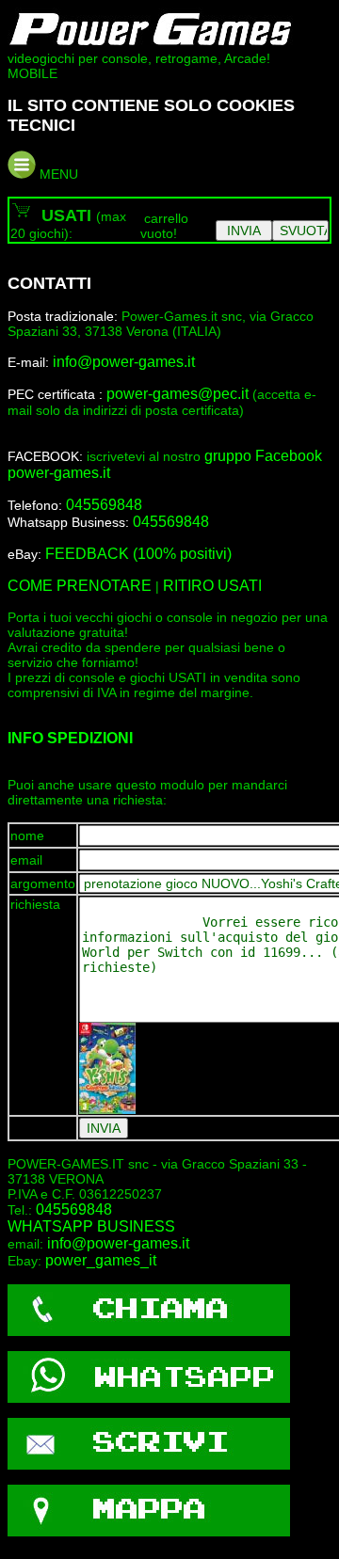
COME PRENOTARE (80, 586)
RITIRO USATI (212, 586)
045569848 (104, 505)
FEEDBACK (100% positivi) (138, 554)
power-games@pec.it (177, 394)
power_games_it (100, 1260)
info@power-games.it (124, 362)
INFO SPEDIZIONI (70, 738)
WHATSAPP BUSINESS (91, 1226)
